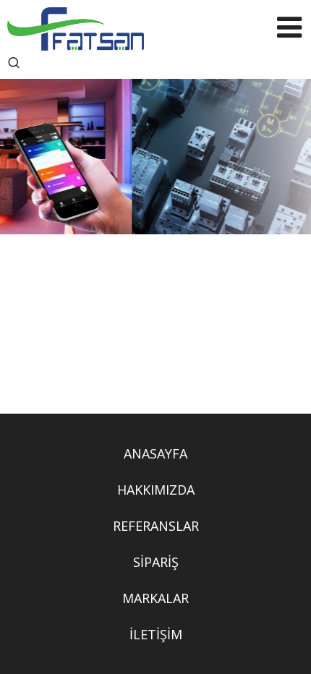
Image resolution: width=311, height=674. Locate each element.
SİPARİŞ (156, 562)
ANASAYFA (155, 453)
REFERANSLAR (156, 525)
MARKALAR (155, 598)
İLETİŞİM (155, 634)
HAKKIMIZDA (156, 489)
